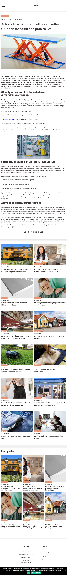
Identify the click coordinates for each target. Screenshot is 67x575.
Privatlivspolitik (36, 572)
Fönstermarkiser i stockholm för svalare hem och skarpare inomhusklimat (16, 270)
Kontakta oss (45, 559)
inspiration (5, 16)
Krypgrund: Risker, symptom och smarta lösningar (49, 337)
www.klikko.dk (27, 562)
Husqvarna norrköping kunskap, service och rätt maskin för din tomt (15, 370)
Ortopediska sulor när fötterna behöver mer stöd (15, 437)
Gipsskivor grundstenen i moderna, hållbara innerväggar (14, 304)
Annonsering (45, 552)
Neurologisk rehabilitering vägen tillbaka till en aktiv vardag (50, 304)
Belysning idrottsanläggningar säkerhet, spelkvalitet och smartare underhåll (16, 337)
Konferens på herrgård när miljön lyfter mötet (48, 437)
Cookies (45, 557)
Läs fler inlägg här (33, 232)
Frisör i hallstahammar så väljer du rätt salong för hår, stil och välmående (15, 404)
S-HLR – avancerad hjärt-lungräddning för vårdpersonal (50, 370)
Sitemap (45, 562)
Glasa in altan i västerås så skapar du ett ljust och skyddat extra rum (49, 404)
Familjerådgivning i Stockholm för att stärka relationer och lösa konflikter (47, 270)
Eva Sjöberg (18, 19)
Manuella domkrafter (9, 119)
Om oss (45, 554)
